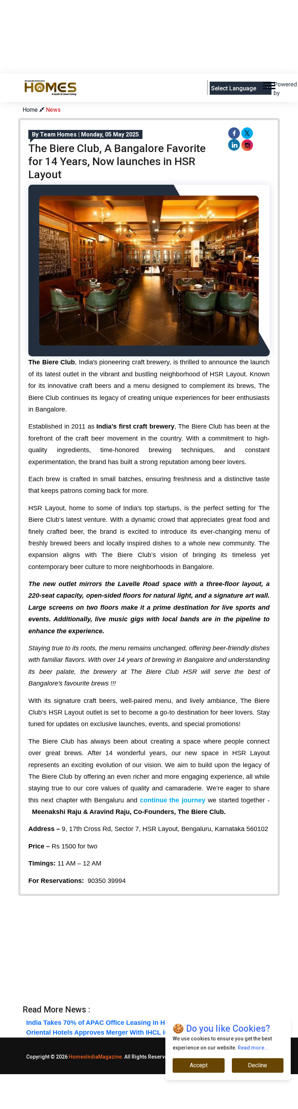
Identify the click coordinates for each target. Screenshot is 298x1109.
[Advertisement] (155, 54)
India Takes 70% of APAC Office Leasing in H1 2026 (105, 1022)
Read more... (253, 1048)
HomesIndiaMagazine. (96, 1057)
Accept (199, 1065)
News (53, 109)
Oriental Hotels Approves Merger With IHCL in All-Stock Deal (120, 1032)
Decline (257, 1065)
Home (31, 109)
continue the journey (174, 800)
